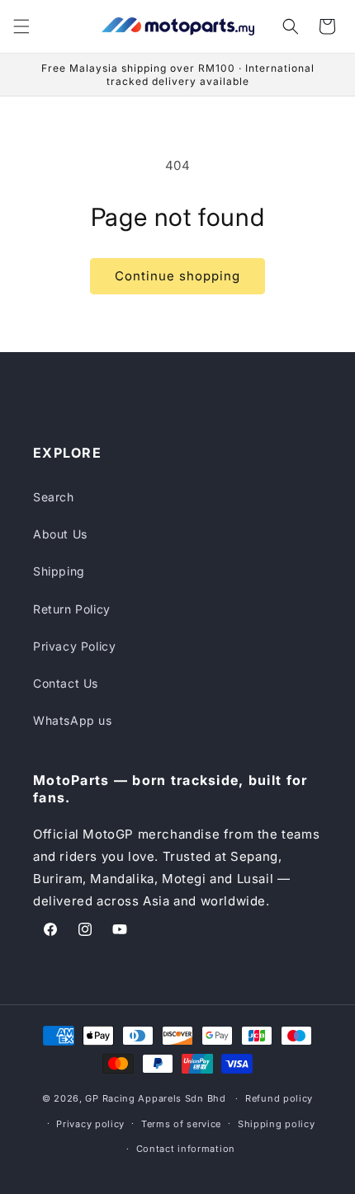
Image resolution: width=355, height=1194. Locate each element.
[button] (21, 26)
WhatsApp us (72, 720)
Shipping (59, 571)
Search (53, 497)
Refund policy (279, 1098)
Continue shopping (177, 276)
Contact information (185, 1148)
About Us (60, 534)
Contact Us (65, 683)
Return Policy (72, 609)
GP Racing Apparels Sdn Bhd (155, 1098)
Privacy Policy (74, 646)
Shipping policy (276, 1124)
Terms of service (181, 1124)
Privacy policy (90, 1124)
